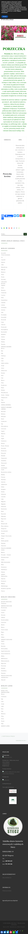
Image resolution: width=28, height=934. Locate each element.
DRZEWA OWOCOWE (6, 605)
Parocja (3, 443)
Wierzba (3, 402)
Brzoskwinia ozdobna (6, 472)
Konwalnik (3, 317)
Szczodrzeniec (4, 531)
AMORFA (3, 409)
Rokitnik (3, 455)
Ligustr (2, 431)
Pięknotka (3, 516)
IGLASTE (3, 253)
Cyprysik (3, 259)
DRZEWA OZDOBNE (6, 346)
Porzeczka (3, 453)
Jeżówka (3, 310)
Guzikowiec (4, 421)
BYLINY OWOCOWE (6, 601)
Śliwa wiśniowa (4, 526)
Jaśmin (2, 559)
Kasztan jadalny (5, 620)
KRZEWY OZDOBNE (6, 407)
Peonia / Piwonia (5, 445)
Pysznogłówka (4, 329)
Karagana (3, 489)
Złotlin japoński (4, 540)
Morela (2, 624)
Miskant (3, 583)
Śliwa (2, 634)
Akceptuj (4, 16)
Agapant (3, 285)
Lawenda (3, 496)
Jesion (2, 368)
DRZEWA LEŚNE (5, 692)
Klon (2, 375)
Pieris (2, 511)
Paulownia (3, 506)
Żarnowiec (3, 545)
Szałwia (3, 336)
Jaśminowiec (4, 484)
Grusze (2, 612)
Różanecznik (4, 523)
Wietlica (3, 341)
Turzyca (3, 591)
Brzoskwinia (4, 607)
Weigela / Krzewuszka (6, 536)
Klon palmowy (4, 426)
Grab (2, 360)
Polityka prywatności (6, 890)
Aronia (2, 643)
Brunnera (3, 290)
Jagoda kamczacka (5, 651)
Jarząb (2, 365)
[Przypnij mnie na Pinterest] (11, 228)
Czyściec (3, 295)
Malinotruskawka (5, 661)
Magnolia (3, 501)
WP (8, 926)
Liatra (2, 322)
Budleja (3, 474)
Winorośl (3, 679)
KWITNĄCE (4, 468)
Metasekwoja (4, 267)
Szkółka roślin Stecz (12, 923)
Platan (2, 387)
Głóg (2, 358)
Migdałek (3, 504)
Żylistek (3, 465)
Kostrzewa (3, 581)
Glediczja (3, 355)
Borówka (3, 646)
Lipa (2, 377)
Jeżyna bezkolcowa (5, 653)
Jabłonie (3, 617)
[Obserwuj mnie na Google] (9, 228)
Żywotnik (3, 279)
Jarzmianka (3, 307)
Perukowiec (4, 450)
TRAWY (3, 574)
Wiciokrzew (4, 567)
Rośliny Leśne (4, 690)
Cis (2, 257)
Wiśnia (2, 637)
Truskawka (3, 603)
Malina (2, 656)
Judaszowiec (4, 370)
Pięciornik (3, 513)
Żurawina (3, 673)
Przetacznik (3, 327)
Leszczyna (3, 428)
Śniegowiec (3, 528)
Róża (2, 521)
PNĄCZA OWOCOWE (6, 675)
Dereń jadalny (4, 648)
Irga (2, 423)
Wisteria (3, 572)
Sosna (2, 274)
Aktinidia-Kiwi (4, 677)
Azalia (2, 469)
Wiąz (2, 400)
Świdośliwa (3, 670)
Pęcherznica (4, 509)
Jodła (2, 264)
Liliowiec (3, 324)
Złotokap (3, 543)
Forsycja (3, 477)
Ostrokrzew (3, 441)
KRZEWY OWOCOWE (6, 639)
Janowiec (3, 482)
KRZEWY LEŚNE (5, 726)
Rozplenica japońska (6, 588)
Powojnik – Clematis (6, 554)
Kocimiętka (3, 314)
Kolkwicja (3, 494)
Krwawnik (3, 319)
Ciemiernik (3, 292)
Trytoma (3, 339)
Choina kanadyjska (5, 254)
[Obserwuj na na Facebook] (6, 228)
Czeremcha (3, 696)
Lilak (2, 499)
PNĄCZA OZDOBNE (6, 548)
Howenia (3, 615)
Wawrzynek (4, 463)
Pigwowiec (3, 518)
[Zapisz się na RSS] (1, 228)
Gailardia (3, 302)
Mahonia (3, 433)
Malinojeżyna (4, 658)
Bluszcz (3, 552)
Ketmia (2, 491)
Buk (2, 350)
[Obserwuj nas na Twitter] (14, 228)
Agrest (2, 641)
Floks (2, 297)
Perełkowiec (4, 385)
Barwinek (3, 411)
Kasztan (3, 373)
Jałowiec (3, 262)
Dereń (2, 419)
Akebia (2, 550)
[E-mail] (4, 228)
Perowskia (3, 448)
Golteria (3, 305)
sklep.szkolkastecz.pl (6, 877)
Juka (2, 312)
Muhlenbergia (4, 586)
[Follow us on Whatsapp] (19, 228)
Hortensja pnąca (5, 557)
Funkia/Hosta (4, 300)
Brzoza (2, 348)
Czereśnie (3, 610)
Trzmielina (3, 460)
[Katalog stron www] (7, 757)
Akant (2, 287)
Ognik (2, 438)
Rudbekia (3, 334)
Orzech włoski (4, 629)
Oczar (2, 436)
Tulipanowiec (4, 397)
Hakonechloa (4, 576)
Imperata (3, 578)
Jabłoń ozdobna (5, 363)
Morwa (2, 380)
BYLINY (3, 283)
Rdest (2, 564)
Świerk (2, 277)
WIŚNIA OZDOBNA (6, 404)
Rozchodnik (4, 332)
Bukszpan (3, 416)
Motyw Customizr (21, 926)
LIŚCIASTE (4, 281)
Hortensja (3, 479)
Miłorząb (3, 269)
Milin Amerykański (5, 562)
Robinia (3, 390)
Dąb (2, 353)
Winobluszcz (4, 569)
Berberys (3, 414)
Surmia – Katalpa (5, 395)
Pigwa (2, 632)
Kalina (2, 486)
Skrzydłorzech (4, 392)
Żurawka (3, 344)
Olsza (2, 382)
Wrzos (2, 538)
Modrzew (3, 272)
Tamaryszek (4, 458)
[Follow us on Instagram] (16, 228)
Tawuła (2, 533)
